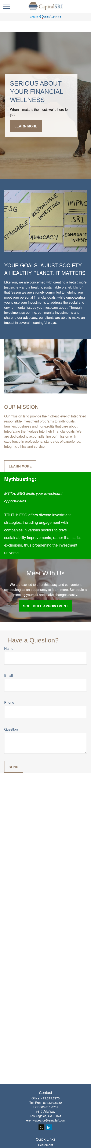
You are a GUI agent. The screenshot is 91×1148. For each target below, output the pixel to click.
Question (11, 729)
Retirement (45, 1145)
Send (13, 766)
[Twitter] (41, 1127)
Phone (9, 702)
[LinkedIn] (49, 1127)
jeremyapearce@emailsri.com (46, 1120)
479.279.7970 (50, 1098)
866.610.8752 (52, 1102)
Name (8, 648)
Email (8, 675)
